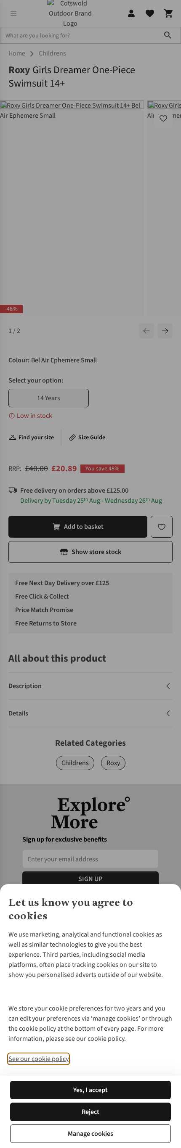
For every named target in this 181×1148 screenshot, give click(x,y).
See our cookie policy (38, 1059)
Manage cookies (90, 1133)
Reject (90, 1111)
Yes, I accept (90, 1090)
